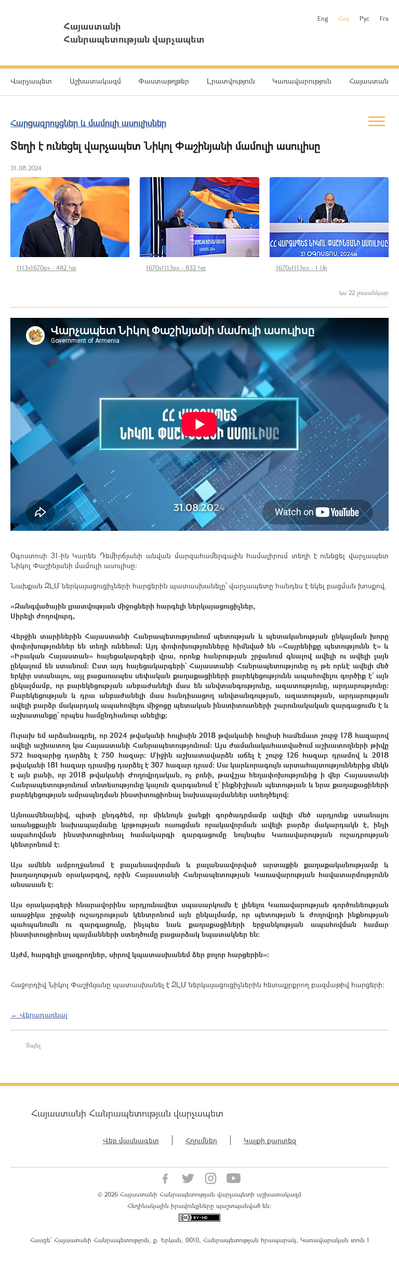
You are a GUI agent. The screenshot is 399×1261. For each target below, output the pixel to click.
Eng (322, 18)
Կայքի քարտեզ (270, 1140)
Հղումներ (201, 1140)
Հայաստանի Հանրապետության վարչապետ (127, 1113)
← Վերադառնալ (39, 1014)
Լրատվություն (231, 81)
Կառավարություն (301, 81)
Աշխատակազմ (95, 81)
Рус (364, 18)
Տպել (33, 1045)
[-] (69, 217)
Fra (384, 18)
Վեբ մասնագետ (131, 1140)
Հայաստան (369, 81)
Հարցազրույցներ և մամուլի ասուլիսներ (88, 123)
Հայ (343, 18)
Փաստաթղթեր (163, 81)
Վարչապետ (31, 81)
